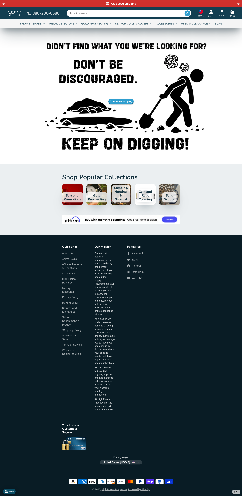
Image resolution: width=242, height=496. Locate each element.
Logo (14, 13)
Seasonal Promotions (72, 194)
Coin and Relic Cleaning (145, 194)
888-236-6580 (45, 13)
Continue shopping (121, 101)
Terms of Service (72, 344)
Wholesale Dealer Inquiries (71, 352)
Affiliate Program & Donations (72, 266)
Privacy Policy (70, 297)
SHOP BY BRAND (31, 23)
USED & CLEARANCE (194, 23)
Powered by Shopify (139, 489)
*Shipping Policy (71, 330)
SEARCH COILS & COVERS (132, 23)
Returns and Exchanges (69, 310)
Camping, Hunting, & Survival (121, 194)
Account (211, 13)
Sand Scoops (169, 194)
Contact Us (68, 273)
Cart (232, 13)
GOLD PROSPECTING (94, 23)
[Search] (187, 13)
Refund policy (70, 302)
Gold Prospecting (96, 194)
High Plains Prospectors (114, 489)
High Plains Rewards (69, 280)
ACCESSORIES (165, 23)
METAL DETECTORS (61, 23)
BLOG (218, 23)
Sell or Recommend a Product (71, 321)
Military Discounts (68, 290)
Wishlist (222, 13)
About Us (67, 253)
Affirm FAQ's (69, 258)
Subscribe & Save (69, 337)
